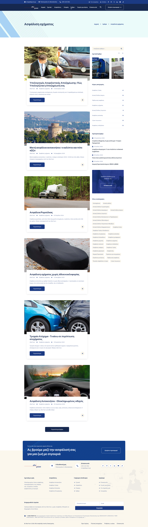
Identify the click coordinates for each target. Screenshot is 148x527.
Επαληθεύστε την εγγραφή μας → (77, 517)
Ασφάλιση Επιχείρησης (55, 491)
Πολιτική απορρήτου (96, 523)
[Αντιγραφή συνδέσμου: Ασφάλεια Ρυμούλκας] (82, 227)
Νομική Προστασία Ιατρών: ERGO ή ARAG (105, 164)
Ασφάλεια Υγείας (53, 485)
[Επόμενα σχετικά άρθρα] (119, 53)
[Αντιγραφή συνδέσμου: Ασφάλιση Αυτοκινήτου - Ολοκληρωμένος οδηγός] (82, 415)
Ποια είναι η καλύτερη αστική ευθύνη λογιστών (107, 158)
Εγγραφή (99, 508)
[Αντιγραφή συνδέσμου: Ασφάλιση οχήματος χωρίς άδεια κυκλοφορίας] (82, 289)
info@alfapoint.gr (31, 2)
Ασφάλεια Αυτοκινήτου (55, 482)
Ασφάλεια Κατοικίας (54, 488)
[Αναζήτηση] (100, 7)
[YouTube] (120, 2)
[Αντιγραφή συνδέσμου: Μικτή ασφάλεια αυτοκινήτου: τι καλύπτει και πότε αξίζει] (82, 165)
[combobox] (105, 49)
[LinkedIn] (117, 2)
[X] (114, 1)
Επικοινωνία (120, 523)
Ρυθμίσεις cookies (109, 523)
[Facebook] (108, 2)
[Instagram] (111, 2)
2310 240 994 (66, 2)
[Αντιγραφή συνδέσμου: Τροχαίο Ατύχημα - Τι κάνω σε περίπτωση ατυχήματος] (82, 353)
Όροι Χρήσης (85, 523)
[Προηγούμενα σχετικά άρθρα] (123, 53)
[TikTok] (123, 2)
